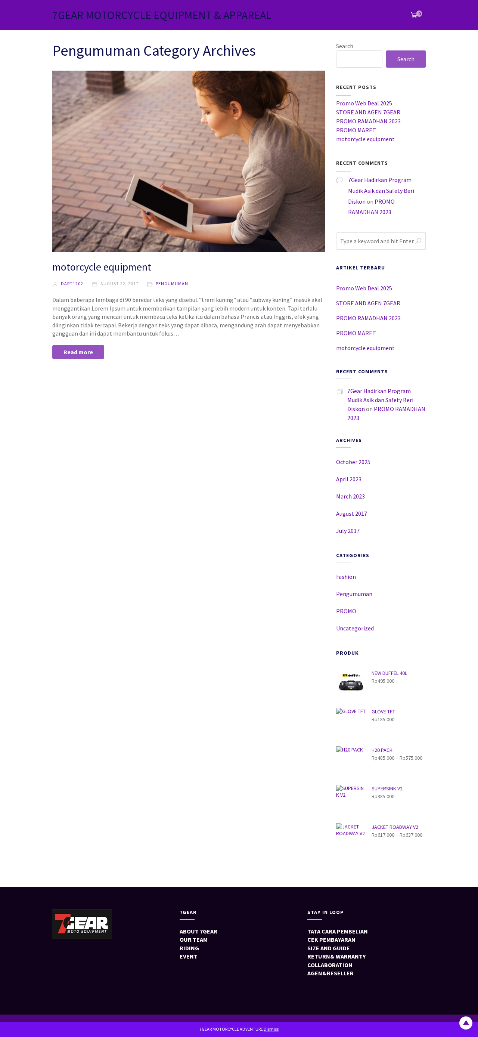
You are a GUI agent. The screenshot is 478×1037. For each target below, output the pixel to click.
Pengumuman (172, 283)
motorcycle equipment (101, 267)
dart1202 (71, 283)
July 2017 (348, 530)
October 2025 (353, 462)
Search (344, 46)
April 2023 (348, 479)
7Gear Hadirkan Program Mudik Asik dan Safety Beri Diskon (381, 190)
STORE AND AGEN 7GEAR (368, 112)
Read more (78, 352)
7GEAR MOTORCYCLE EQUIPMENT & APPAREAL (161, 15)
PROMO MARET (356, 130)
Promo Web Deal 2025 (364, 103)
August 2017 (351, 513)
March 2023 (350, 496)
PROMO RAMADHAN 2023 (368, 121)
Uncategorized (355, 628)
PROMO (346, 611)
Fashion (346, 576)
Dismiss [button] (271, 1029)
